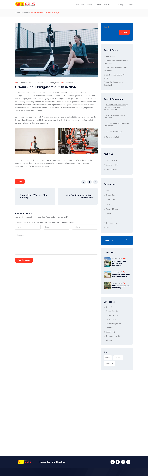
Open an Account (94, 5)
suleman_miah (53, 83)
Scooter (25, 13)
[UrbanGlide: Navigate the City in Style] (83, 182)
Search (106, 27)
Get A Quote (109, 5)
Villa (107, 228)
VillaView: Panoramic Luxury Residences (121, 275)
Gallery (120, 5)
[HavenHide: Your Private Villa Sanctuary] (107, 262)
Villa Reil (116, 137)
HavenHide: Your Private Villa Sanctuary (119, 263)
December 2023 (112, 165)
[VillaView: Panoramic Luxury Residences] (107, 274)
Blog (107, 190)
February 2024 (111, 160)
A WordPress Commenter (116, 115)
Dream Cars (110, 195)
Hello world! (110, 56)
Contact (130, 5)
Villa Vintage (117, 131)
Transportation (111, 223)
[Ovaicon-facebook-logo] (118, 462)
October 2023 (111, 170)
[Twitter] (112, 462)
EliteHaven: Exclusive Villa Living (121, 287)
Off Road (20, 181)
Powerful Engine (112, 209)
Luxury (107, 357)
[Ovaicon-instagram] (128, 462)
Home (17, 13)
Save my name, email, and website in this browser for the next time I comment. (46, 222)
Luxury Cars (110, 200)
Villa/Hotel (109, 363)
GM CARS (80, 5)
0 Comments (68, 83)
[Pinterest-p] (123, 462)
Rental (108, 214)
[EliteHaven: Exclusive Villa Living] (107, 285)
